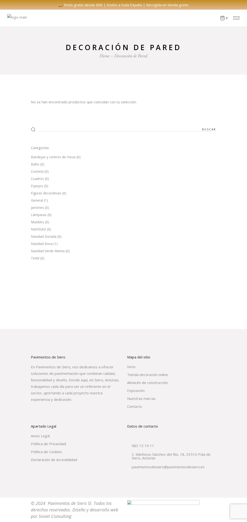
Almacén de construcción (147, 382)
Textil (35, 258)
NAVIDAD (38, 229)
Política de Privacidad (48, 443)
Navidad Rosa (42, 243)
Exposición (136, 390)
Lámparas (39, 214)
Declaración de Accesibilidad (54, 459)
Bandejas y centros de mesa (53, 157)
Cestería (37, 171)
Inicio (131, 366)
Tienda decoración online (147, 374)
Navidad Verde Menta (48, 251)
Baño (35, 164)
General (37, 200)
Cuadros (37, 178)
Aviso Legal (40, 435)
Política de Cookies (46, 451)
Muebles (37, 222)
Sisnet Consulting (55, 516)
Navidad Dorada (43, 236)
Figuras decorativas (46, 193)
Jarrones (37, 207)
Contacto (134, 406)
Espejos (37, 186)
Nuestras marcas (141, 398)
